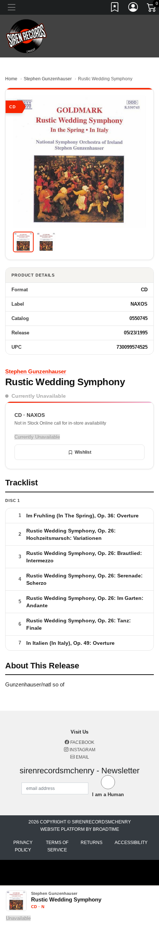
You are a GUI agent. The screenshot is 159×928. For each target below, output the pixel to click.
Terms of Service (57, 846)
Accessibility (131, 842)
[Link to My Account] (133, 8)
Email (82, 757)
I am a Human (108, 794)
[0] (152, 9)
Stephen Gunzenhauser (48, 78)
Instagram (81, 749)
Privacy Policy (23, 846)
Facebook (81, 742)
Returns (91, 842)
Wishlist (83, 452)
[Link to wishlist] (115, 8)
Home (11, 78)
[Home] (26, 35)
